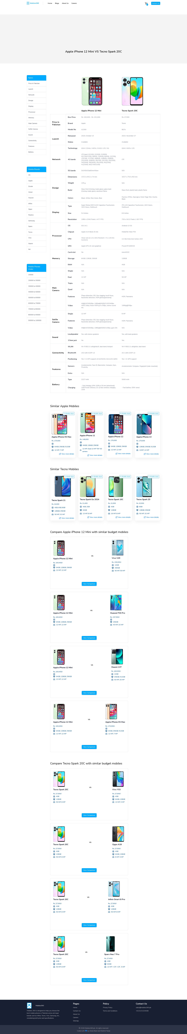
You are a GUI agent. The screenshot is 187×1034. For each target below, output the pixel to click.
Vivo (29, 238)
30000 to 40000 (34, 286)
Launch (30, 89)
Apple (30, 181)
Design (30, 100)
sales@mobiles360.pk (143, 1007)
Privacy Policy (107, 1007)
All (29, 175)
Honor (30, 192)
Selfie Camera (33, 129)
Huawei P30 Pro (117, 613)
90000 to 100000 (34, 320)
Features (31, 146)
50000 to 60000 (34, 298)
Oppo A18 (117, 844)
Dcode (30, 186)
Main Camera (32, 123)
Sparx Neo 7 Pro (111, 954)
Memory (31, 118)
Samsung (31, 221)
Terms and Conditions (110, 1011)
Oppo (30, 209)
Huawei (31, 198)
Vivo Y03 (116, 789)
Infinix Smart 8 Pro (116, 899)
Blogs (57, 3)
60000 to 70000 (34, 303)
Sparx (30, 226)
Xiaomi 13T (116, 667)
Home (50, 3)
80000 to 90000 (34, 315)
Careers (74, 3)
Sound (30, 135)
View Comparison (89, 584)
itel (29, 249)
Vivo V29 (116, 558)
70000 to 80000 (34, 309)
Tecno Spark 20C (130, 110)
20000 (30, 275)
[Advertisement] (93, 35)
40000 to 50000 (34, 292)
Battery (31, 152)
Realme (31, 215)
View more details (67, 454)
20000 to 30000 (34, 280)
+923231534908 (142, 1011)
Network (31, 95)
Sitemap (76, 1021)
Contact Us (155, 3)
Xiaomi (30, 243)
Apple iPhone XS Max (115, 722)
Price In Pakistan (34, 83)
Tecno (30, 232)
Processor (31, 112)
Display (30, 106)
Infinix (30, 203)
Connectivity (32, 141)
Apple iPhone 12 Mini (91, 110)
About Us (65, 3)
